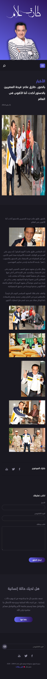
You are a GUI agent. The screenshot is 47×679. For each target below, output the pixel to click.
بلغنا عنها (23, 619)
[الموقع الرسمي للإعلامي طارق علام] (23, 11)
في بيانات (19, 667)
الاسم (43, 502)
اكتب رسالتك (41, 524)
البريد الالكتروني (39, 513)
